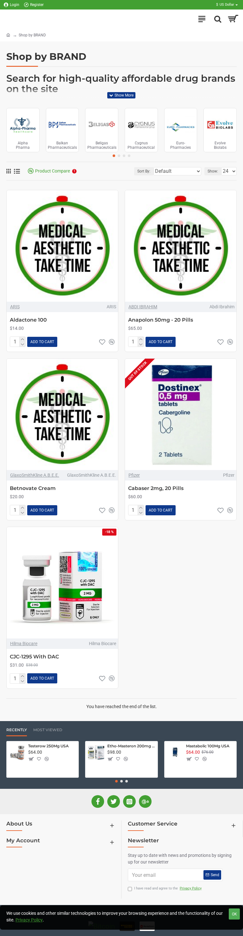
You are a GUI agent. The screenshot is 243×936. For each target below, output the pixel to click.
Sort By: (143, 171)
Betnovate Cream (33, 488)
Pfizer (134, 475)
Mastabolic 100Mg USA (207, 746)
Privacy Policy (29, 919)
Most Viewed (47, 729)
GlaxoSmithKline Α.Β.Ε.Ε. (34, 475)
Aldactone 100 (28, 320)
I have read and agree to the (168, 888)
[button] (114, 155)
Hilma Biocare (23, 643)
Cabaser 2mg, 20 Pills (156, 488)
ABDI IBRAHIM (142, 306)
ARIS (15, 306)
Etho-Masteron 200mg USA (131, 746)
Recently (16, 729)
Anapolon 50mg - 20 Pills (160, 320)
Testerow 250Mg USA (48, 746)
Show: (213, 171)
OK (234, 914)
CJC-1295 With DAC (34, 657)
